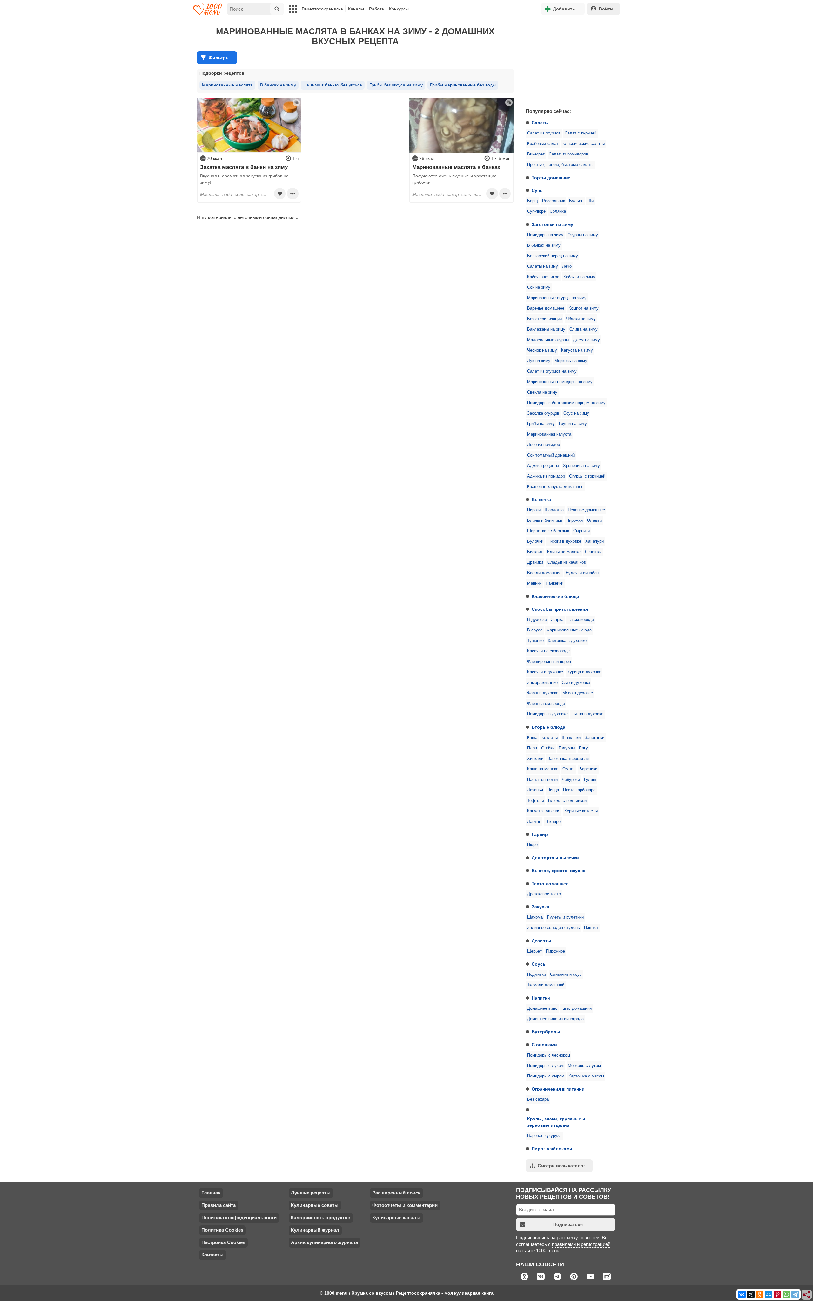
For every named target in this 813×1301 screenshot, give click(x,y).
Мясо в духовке (577, 693)
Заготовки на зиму (552, 224)
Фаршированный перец (549, 661)
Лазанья (535, 790)
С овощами (544, 1044)
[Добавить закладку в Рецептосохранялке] (280, 193)
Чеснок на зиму (542, 350)
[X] (751, 1294)
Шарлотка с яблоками (548, 531)
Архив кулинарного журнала (324, 1242)
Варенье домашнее (545, 308)
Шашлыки (571, 737)
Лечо (567, 266)
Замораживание (542, 682)
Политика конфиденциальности (239, 1217)
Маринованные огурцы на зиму (557, 298)
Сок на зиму (538, 287)
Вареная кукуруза (544, 1135)
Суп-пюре (536, 211)
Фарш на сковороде (546, 703)
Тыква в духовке (587, 714)
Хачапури (594, 541)
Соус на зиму (576, 413)
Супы (538, 190)
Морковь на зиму (570, 361)
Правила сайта (218, 1205)
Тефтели (535, 800)
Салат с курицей (580, 133)
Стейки (547, 748)
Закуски (540, 906)
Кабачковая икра (543, 277)
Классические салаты (583, 143)
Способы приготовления (560, 609)
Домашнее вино (542, 1008)
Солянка (558, 211)
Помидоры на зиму (545, 235)
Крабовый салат (542, 143)
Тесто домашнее (550, 883)
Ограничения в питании (558, 1088)
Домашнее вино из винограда (555, 1019)
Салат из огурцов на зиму (552, 371)
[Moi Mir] (768, 1294)
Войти (606, 8)
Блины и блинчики (544, 520)
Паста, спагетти (542, 779)
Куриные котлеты (581, 811)
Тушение (535, 640)
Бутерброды (546, 1031)
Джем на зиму (586, 340)
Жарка (557, 619)
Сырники (581, 531)
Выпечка (541, 499)
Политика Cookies (222, 1230)
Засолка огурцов (543, 413)
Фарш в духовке (542, 693)
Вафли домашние (544, 573)
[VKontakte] (742, 1294)
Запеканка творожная (568, 758)
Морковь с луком (584, 1066)
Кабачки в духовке (545, 672)
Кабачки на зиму (579, 277)
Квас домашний (576, 1008)
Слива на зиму (583, 329)
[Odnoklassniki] (759, 1294)
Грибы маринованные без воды (463, 84)
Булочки (535, 541)
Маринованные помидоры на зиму (560, 382)
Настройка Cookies (223, 1242)
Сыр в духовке (576, 682)
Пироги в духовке (564, 541)
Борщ (532, 201)
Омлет (568, 769)
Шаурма (535, 917)
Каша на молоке (542, 769)
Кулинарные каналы (396, 1217)
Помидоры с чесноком (548, 1055)
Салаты (540, 122)
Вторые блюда (548, 727)
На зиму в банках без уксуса (332, 84)
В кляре (553, 821)
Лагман (534, 821)
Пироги (534, 510)
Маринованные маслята (227, 84)
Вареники (588, 769)
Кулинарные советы (315, 1205)
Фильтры (219, 57)
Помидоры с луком (545, 1066)
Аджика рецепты (543, 466)
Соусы (539, 964)
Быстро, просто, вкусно (559, 870)
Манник (534, 583)
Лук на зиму (538, 361)
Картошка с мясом (586, 1076)
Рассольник (553, 201)
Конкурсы (399, 8)
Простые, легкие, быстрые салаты (560, 164)
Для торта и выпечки (555, 857)
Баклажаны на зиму (546, 329)
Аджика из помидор (546, 476)
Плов (532, 748)
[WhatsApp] (786, 1294)
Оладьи (594, 520)
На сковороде (581, 619)
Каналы (356, 8)
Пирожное (555, 951)
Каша (532, 737)
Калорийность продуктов (320, 1217)
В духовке (537, 619)
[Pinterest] (777, 1294)
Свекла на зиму (542, 392)
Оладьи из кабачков (566, 562)
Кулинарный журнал (315, 1230)
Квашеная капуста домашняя (555, 487)
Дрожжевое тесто (544, 894)
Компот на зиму (583, 308)
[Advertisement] (568, 61)
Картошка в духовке (567, 640)
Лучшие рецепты (311, 1192)
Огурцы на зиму (583, 235)
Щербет (534, 951)
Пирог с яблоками (552, 1148)
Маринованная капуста (549, 434)
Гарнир (540, 834)
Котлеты (549, 737)
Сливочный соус (566, 974)
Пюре (532, 845)
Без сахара (538, 1099)
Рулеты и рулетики (565, 917)
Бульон (576, 201)
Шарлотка (554, 510)
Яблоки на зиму (581, 319)
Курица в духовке (584, 672)
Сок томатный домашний (551, 455)
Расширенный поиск (396, 1192)
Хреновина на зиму (581, 466)
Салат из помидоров (568, 154)
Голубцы (567, 748)
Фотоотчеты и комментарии (405, 1205)
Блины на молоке (564, 552)
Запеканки (594, 737)
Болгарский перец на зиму (552, 256)
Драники (535, 562)
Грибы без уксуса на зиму (396, 84)
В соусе (534, 630)
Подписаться (568, 1224)
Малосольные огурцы (548, 340)
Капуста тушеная (543, 811)
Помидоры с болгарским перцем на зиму (566, 403)
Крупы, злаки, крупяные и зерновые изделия (556, 1122)
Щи (591, 201)
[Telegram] (795, 1294)
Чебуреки (571, 779)
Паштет (591, 928)
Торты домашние (551, 177)
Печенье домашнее (586, 510)
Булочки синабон (582, 573)
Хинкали (535, 758)
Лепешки (593, 552)
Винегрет (536, 154)
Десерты (541, 940)
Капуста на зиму (577, 350)
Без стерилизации (544, 319)
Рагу (583, 748)
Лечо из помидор (543, 445)
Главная (211, 1192)
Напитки (541, 998)
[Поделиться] (807, 1295)
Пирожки (574, 520)
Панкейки (554, 583)
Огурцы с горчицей (587, 476)
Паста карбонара (579, 790)
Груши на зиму (573, 424)
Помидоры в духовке (547, 714)
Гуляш (590, 779)
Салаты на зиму (542, 266)
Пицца (553, 790)
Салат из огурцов (544, 133)
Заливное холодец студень (553, 928)
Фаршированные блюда (569, 630)
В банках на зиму (544, 245)
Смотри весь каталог (561, 1165)
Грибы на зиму (541, 424)
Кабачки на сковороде (548, 651)
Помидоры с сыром (545, 1076)
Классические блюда (555, 596)
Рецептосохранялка (322, 8)
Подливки (536, 974)
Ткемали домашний (545, 985)
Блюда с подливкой (567, 800)
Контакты (212, 1254)
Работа (376, 8)
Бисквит (535, 552)
